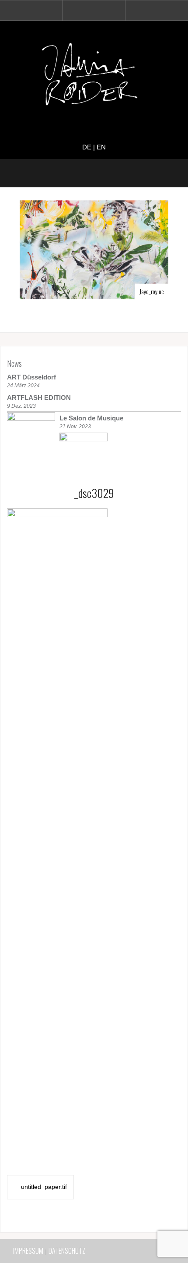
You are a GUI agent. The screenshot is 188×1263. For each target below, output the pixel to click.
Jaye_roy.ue (151, 291)
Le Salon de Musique (91, 418)
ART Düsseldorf (31, 377)
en (101, 147)
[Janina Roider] (94, 76)
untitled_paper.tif (44, 1186)
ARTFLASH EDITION (39, 397)
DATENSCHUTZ (67, 1251)
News (14, 363)
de (86, 147)
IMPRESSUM (28, 1251)
